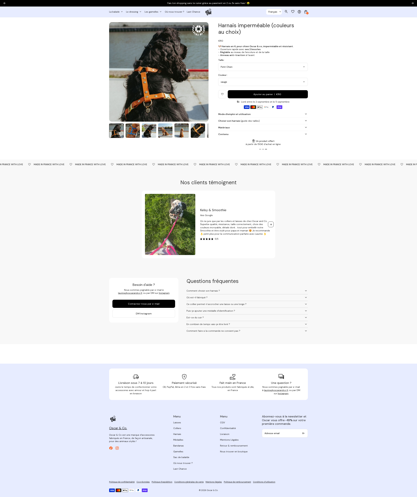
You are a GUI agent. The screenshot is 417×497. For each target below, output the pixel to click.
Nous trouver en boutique (234, 451)
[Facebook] (111, 448)
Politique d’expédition (162, 482)
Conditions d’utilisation (264, 482)
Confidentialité (228, 428)
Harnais (177, 434)
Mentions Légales (229, 439)
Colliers (177, 428)
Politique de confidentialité (122, 482)
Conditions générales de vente (189, 482)
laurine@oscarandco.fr (130, 293)
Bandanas (178, 445)
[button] (116, 130)
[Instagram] (117, 448)
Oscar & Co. (212, 490)
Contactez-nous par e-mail (143, 303)
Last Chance (180, 468)
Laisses (177, 422)
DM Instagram (144, 313)
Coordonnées (143, 482)
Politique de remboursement (237, 482)
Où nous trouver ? (183, 463)
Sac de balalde (181, 457)
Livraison (224, 434)
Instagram (164, 293)
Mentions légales (214, 482)
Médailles (178, 439)
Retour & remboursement (234, 445)
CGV (222, 422)
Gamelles (178, 451)
